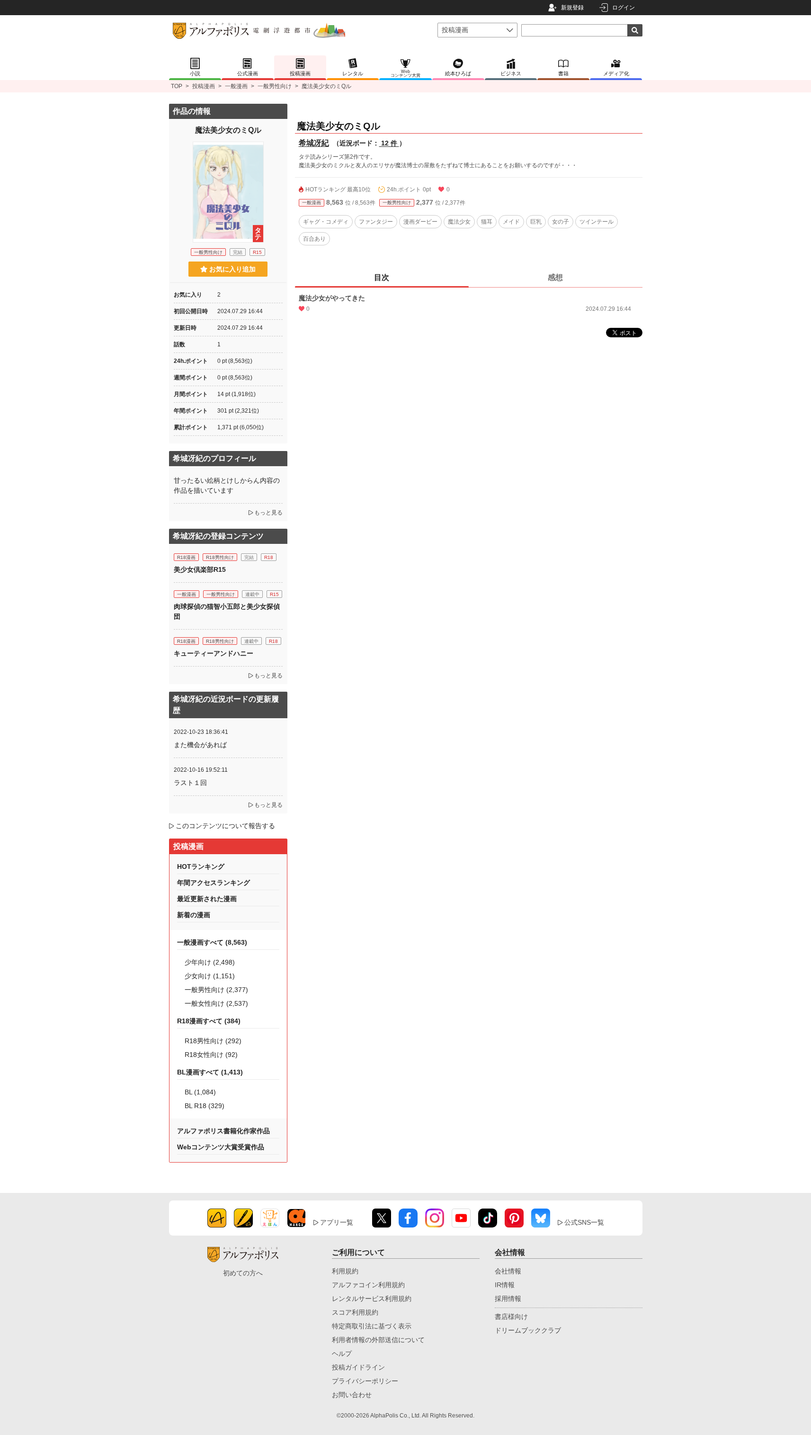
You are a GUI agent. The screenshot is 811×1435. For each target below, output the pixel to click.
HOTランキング (200, 866)
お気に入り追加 (232, 269)
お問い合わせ (352, 1395)
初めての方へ (243, 1273)
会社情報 (508, 1271)
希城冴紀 (314, 143)
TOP (176, 86)
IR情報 (505, 1285)
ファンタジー (376, 221)
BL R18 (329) (204, 1106)
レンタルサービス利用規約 (371, 1298)
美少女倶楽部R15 (200, 569)
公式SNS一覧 (584, 1222)
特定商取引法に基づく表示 (371, 1326)
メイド (511, 221)
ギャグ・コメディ (325, 221)
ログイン (623, 7)
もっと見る (268, 512)
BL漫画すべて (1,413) (210, 1072)
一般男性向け (275, 86)
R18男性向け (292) (213, 1041)
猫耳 (486, 221)
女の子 (560, 221)
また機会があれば (200, 745)
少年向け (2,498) (210, 962)
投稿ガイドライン (358, 1367)
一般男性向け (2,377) (216, 989)
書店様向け (511, 1316)
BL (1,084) (200, 1092)
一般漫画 (236, 86)
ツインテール (596, 221)
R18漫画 (186, 557)
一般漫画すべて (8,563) (212, 942)
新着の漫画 (193, 915)
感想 (555, 277)
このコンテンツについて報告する (225, 826)
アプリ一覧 (336, 1222)
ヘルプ (342, 1353)
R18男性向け (220, 557)
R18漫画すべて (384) (209, 1021)
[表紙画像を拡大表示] (228, 192)
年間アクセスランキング (213, 882)
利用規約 (345, 1271)
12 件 (389, 143)
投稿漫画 (203, 86)
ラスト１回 (190, 782)
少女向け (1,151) (210, 976)
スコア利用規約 (355, 1312)
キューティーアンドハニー (213, 653)
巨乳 (536, 221)
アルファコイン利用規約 (368, 1285)
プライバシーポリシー (365, 1381)
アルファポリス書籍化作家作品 (223, 1131)
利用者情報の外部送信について (378, 1340)
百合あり (314, 238)
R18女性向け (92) (211, 1054)
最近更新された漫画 (207, 899)
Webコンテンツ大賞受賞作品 (220, 1147)
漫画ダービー (420, 221)
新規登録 (572, 7)
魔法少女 (459, 221)
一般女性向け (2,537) (216, 1003)
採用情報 (508, 1298)
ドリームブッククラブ (528, 1330)
